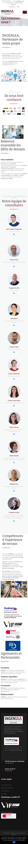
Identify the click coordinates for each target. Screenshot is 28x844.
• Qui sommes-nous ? (6, 785)
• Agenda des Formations (7, 788)
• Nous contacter (5, 791)
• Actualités (4, 794)
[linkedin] (17, 7)
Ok (14, 842)
